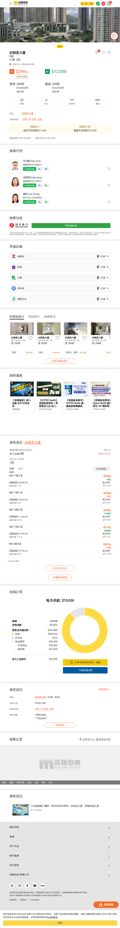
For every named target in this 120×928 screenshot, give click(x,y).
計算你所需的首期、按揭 (87, 662)
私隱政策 (23, 900)
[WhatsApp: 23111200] (98, 4)
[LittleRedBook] (42, 885)
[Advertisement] (60, 423)
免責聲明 (13, 900)
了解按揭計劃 (85, 670)
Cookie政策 (52, 917)
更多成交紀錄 (60, 568)
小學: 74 (26, 119)
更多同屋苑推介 (60, 361)
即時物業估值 (71, 225)
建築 (48, 84)
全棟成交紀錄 (60, 577)
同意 (60, 923)
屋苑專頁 (103, 689)
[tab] (16, 317)
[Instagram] (19, 885)
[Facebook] (27, 885)
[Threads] (12, 885)
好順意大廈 (28, 113)
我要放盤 (108, 904)
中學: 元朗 (36, 119)
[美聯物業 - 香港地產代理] (21, 3)
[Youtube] (34, 885)
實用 (12, 84)
